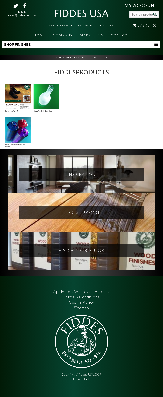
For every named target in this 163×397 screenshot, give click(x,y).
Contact (120, 35)
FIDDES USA (81, 16)
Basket (147, 25)
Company (63, 35)
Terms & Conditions (81, 297)
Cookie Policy (81, 302)
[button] (81, 44)
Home (39, 35)
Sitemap (81, 307)
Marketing (92, 35)
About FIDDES (74, 57)
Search (154, 14)
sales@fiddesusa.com (22, 15)
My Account (141, 5)
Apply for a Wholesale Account (81, 291)
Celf (87, 379)
